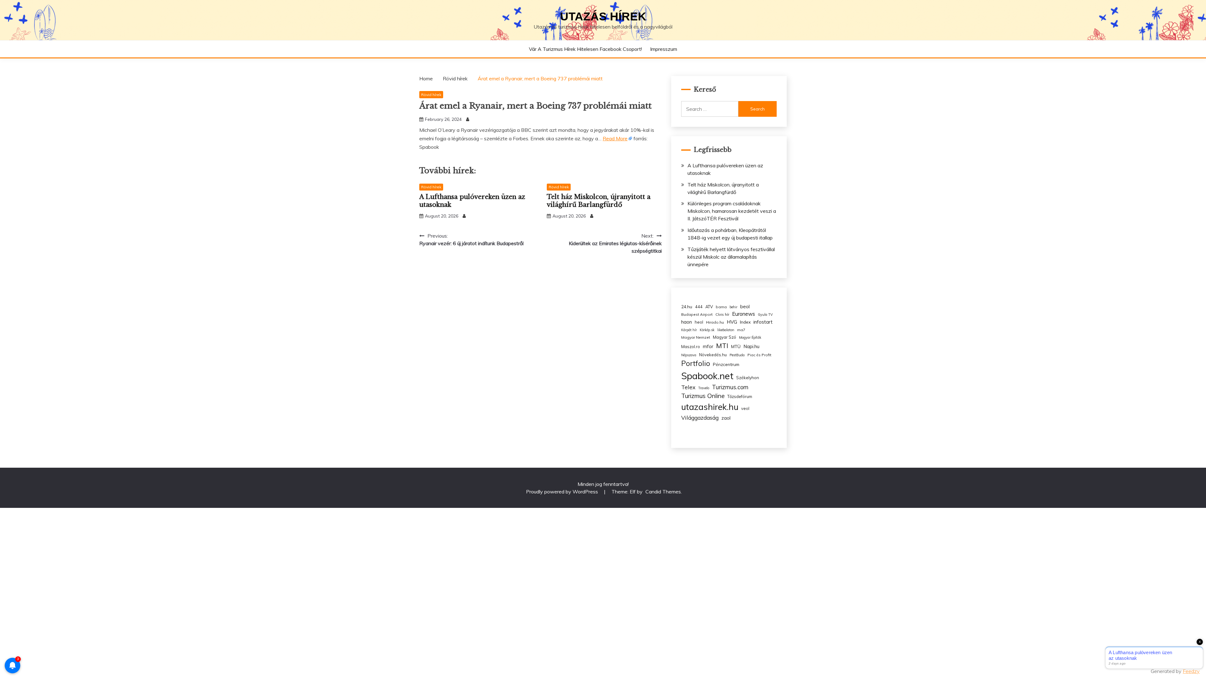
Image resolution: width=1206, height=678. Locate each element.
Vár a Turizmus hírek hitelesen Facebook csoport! (585, 49)
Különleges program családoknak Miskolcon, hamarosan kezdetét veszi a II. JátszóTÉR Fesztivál (731, 211)
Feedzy (1191, 671)
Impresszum (663, 49)
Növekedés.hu (713, 354)
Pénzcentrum (726, 364)
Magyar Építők (750, 337)
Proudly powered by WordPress (562, 491)
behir (733, 307)
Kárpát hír (689, 330)
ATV (709, 306)
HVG (732, 322)
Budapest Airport (697, 314)
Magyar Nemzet (695, 337)
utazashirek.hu (709, 406)
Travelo (703, 388)
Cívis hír (722, 314)
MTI (722, 346)
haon (686, 322)
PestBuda (737, 355)
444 (699, 306)
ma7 (741, 329)
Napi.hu (751, 346)
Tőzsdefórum (739, 396)
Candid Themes (663, 491)
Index (745, 322)
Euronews (743, 314)
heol (699, 322)
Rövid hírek (431, 94)
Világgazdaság (700, 417)
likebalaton (725, 330)
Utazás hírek (603, 16)
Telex (688, 387)
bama (721, 306)
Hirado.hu (715, 322)
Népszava (688, 355)
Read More (615, 138)
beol (745, 306)
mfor (708, 346)
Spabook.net (707, 375)
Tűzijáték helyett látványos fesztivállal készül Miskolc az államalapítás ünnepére (731, 256)
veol (745, 408)
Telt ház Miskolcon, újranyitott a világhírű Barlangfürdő (598, 200)
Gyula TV (765, 314)
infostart (763, 322)
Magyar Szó (724, 337)
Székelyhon (747, 377)
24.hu (686, 306)
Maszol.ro (690, 346)
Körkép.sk (707, 330)
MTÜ (736, 346)
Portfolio (695, 363)
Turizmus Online (703, 396)
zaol (726, 418)
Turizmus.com (730, 387)
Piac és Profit (759, 354)
